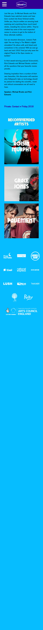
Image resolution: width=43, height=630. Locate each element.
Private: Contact (11, 106)
